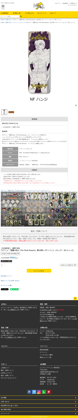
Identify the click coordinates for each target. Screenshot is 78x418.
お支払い (4, 304)
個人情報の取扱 (6, 409)
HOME (2, 19)
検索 (21, 16)
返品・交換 (4, 327)
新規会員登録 (44, 350)
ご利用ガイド (73, 3)
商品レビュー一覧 (45, 357)
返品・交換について (7, 375)
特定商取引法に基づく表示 (9, 405)
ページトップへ (75, 298)
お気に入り (30, 13)
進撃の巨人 (8, 19)
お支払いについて (6, 373)
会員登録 (65, 3)
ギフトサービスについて (8, 378)
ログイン (58, 3)
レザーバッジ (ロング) (19, 22)
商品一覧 (18, 13)
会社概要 (43, 364)
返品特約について (6, 276)
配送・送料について (7, 370)
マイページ (42, 13)
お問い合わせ (5, 401)
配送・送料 (43, 304)
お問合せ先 (43, 327)
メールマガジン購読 (46, 355)
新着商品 (5, 13)
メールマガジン (73, 5)
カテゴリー (4, 346)
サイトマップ (5, 413)
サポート (4, 364)
